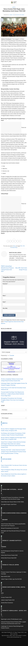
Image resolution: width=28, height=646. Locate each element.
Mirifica (5, 423)
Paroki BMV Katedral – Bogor (12, 489)
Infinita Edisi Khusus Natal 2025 (8, 558)
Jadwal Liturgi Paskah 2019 (7, 600)
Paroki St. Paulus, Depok (10, 564)
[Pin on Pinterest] (18, 241)
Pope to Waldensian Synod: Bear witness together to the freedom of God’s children (13, 474)
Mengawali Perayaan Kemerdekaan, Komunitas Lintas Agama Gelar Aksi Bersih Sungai (12, 498)
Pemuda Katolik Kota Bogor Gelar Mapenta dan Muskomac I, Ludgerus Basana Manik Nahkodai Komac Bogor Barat (12, 394)
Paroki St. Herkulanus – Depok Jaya (14, 610)
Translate (12, 355)
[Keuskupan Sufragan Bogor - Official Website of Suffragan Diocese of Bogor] (14, 2)
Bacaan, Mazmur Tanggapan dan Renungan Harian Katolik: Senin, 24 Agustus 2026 (13, 438)
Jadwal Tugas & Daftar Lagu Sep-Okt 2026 (11, 579)
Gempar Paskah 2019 (6, 597)
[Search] (26, 2)
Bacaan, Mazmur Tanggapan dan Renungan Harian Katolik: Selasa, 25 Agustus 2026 (13, 429)
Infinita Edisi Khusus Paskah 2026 (9, 555)
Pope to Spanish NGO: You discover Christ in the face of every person (14, 466)
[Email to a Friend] (15, 241)
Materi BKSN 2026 (5, 576)
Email (4, 301)
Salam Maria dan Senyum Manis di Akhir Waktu (12, 501)
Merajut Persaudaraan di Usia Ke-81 (10, 528)
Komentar (5, 283)
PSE (21, 245)
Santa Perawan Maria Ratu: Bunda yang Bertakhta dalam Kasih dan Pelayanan (13, 524)
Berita (14, 7)
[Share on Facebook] (10, 241)
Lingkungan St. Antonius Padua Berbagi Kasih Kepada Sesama (12, 627)
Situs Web (5, 308)
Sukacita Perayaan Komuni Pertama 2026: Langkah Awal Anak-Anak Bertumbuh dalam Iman (13, 622)
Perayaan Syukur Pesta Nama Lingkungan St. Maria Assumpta (13, 572)
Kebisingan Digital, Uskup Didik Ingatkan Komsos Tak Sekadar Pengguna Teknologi (14, 384)
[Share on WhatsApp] (8, 241)
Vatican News (6, 459)
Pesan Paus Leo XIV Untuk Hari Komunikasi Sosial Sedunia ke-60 (13, 388)
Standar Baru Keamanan (7, 602)
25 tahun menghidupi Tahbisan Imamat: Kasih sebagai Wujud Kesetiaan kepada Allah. (12, 379)
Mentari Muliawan (20, 14)
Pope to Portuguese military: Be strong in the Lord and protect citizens (14, 470)
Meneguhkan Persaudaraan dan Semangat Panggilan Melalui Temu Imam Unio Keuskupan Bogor (12, 400)
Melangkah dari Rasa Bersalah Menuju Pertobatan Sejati (13, 531)
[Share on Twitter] (13, 241)
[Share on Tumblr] (20, 241)
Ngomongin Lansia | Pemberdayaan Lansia (11, 619)
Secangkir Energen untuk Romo (8, 504)
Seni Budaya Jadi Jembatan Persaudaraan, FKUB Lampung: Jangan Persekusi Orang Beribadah (13, 434)
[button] (2, 2)
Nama (4, 295)
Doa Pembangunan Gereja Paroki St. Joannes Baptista (12, 551)
